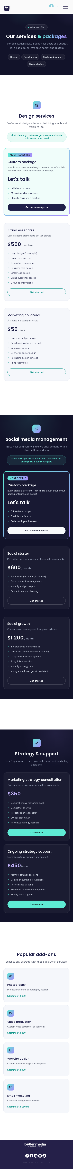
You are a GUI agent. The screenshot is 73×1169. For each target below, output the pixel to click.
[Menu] (65, 6)
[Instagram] (27, 1156)
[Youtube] (40, 1156)
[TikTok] (44, 1156)
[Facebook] (31, 1156)
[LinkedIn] (36, 1156)
